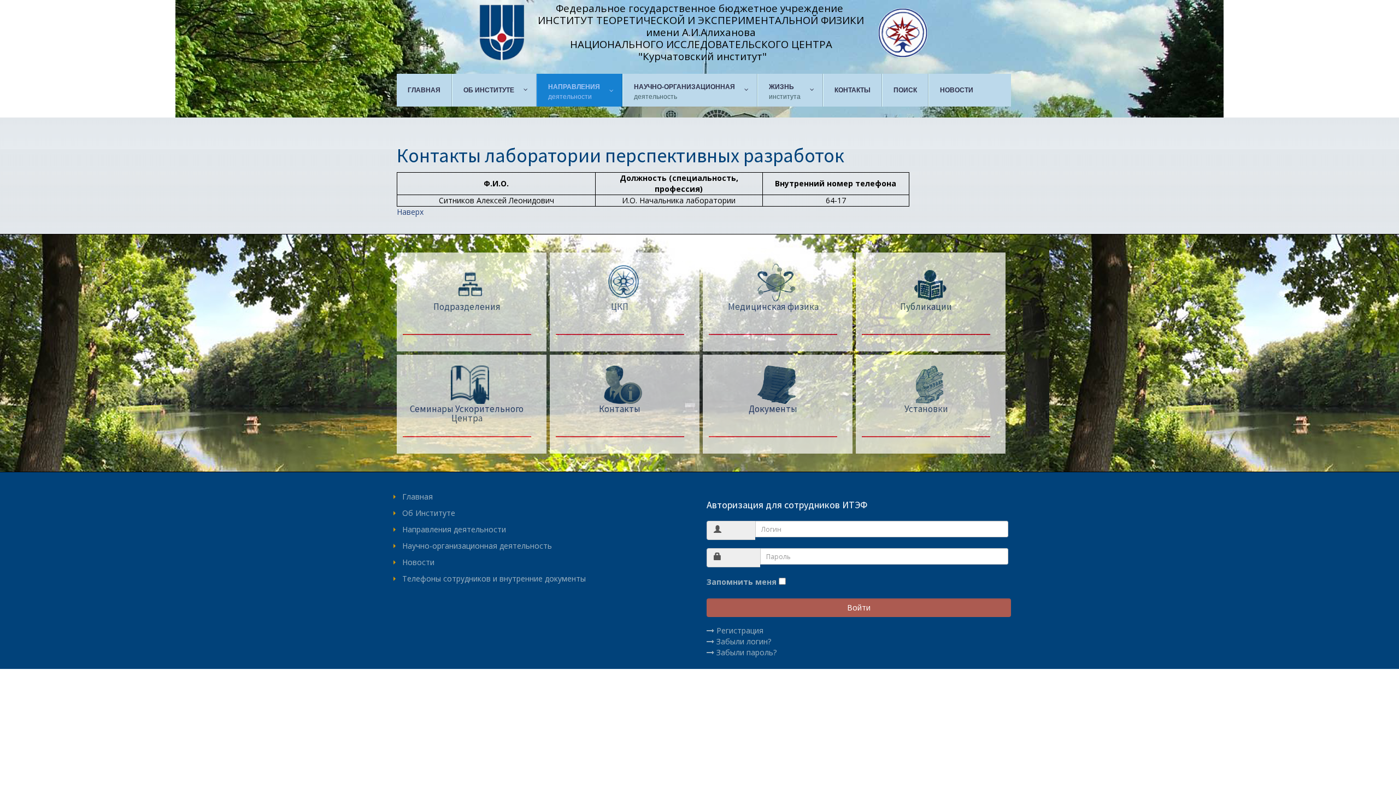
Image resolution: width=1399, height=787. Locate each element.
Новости (418, 562)
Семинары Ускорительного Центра (467, 413)
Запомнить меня (742, 582)
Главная (417, 496)
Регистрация (739, 630)
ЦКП (619, 307)
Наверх (410, 212)
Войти (859, 607)
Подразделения (467, 307)
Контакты (619, 409)
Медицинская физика (773, 307)
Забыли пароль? (746, 652)
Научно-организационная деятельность (477, 546)
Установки (926, 409)
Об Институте (428, 513)
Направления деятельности (454, 529)
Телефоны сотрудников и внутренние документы (494, 578)
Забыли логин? (743, 641)
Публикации (926, 307)
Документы (773, 409)
